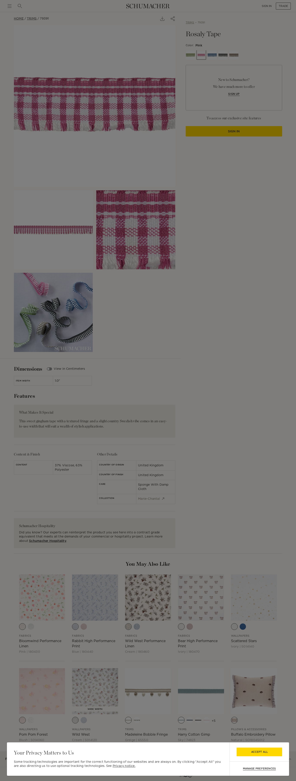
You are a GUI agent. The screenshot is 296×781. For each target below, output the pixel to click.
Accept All (259, 751)
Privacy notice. (124, 766)
